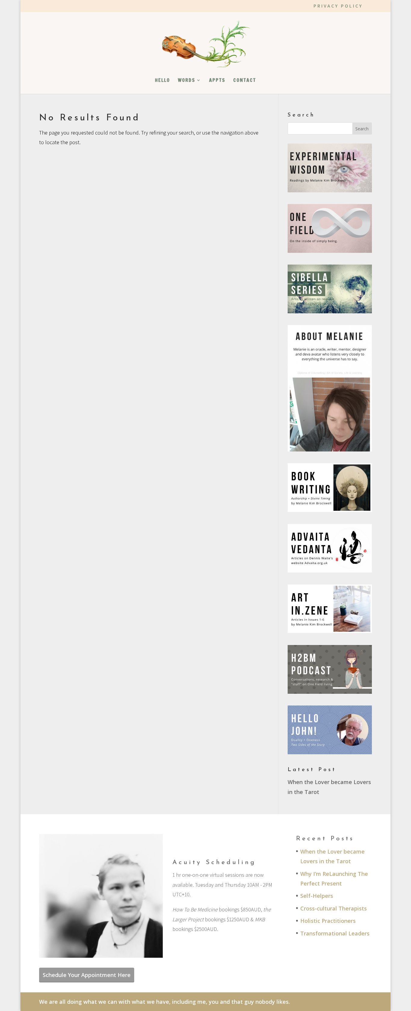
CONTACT (244, 80)
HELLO (162, 80)
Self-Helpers (316, 895)
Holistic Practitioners (328, 920)
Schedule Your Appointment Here (87, 974)
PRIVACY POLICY (338, 6)
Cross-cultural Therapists (333, 908)
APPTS (217, 80)
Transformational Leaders (334, 933)
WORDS (186, 80)
